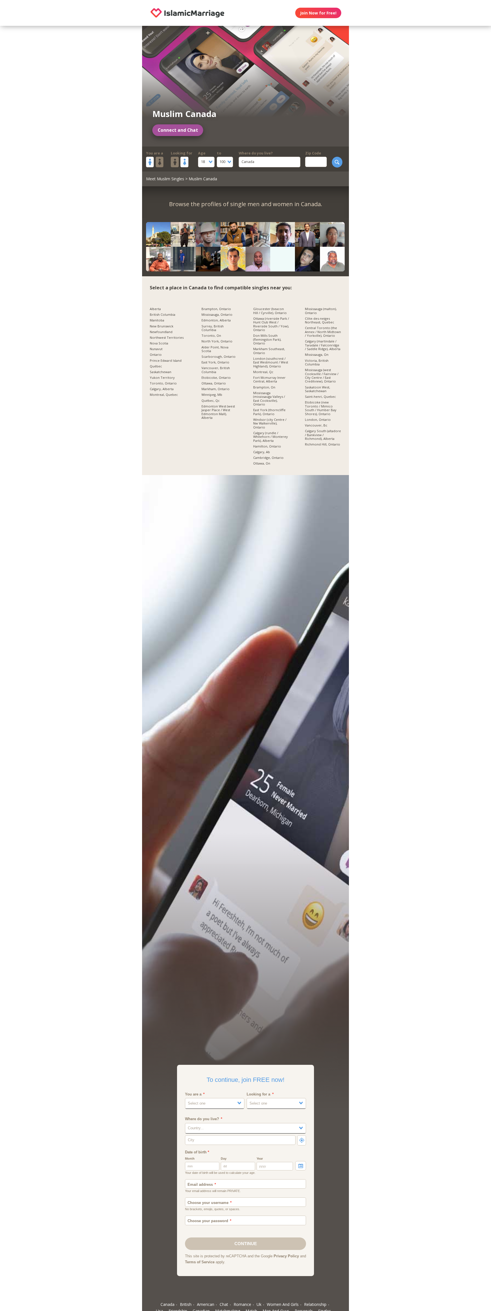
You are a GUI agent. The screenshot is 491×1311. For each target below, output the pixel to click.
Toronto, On (211, 336)
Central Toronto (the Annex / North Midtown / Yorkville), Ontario (323, 332)
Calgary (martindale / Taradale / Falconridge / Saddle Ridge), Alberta (322, 345)
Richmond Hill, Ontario (322, 444)
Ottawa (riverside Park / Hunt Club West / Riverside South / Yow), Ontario (271, 324)
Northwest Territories (167, 338)
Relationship (315, 1304)
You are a (154, 153)
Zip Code (313, 153)
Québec (156, 366)
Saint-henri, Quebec (320, 397)
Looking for (181, 153)
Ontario (156, 355)
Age (201, 153)
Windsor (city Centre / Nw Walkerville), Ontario (269, 423)
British (186, 1304)
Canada (167, 1304)
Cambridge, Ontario (268, 458)
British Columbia (162, 315)
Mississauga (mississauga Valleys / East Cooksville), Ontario (269, 398)
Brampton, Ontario (216, 309)
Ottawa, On (261, 463)
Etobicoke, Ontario (216, 378)
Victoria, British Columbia (316, 362)
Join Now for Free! (318, 13)
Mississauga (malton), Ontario (321, 311)
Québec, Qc (210, 401)
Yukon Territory (162, 378)
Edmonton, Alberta (216, 320)
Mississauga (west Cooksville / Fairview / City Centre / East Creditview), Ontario (321, 375)
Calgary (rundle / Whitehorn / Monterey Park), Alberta (270, 437)
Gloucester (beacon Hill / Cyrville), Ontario (270, 311)
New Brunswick (161, 326)
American (205, 1304)
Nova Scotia (159, 343)
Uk (259, 1304)
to (219, 153)
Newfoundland (161, 332)
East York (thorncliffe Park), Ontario (269, 412)
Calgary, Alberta (162, 389)
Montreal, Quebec (164, 395)
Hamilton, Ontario (267, 446)
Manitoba (157, 320)
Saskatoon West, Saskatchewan (317, 389)
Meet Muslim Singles (165, 178)
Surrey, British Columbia (212, 328)
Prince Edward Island (166, 361)
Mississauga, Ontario (216, 315)
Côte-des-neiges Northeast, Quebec (319, 320)
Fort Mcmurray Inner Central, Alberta (269, 379)
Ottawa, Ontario (213, 383)
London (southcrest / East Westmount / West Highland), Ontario (270, 362)
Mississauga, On (316, 355)
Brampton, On (264, 387)
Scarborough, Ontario (218, 357)
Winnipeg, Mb (211, 395)
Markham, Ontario (215, 389)
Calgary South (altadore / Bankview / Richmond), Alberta (323, 435)
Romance (242, 1304)
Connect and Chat (178, 130)
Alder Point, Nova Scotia (214, 349)
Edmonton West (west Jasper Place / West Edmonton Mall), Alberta (218, 412)
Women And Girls (283, 1304)
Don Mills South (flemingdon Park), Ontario (267, 339)
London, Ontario (318, 420)
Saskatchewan (160, 372)
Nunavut (156, 349)
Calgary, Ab (261, 452)
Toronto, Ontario (163, 383)
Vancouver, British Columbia (215, 370)
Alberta (155, 309)
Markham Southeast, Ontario (269, 351)
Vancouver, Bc (316, 425)
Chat (224, 1304)
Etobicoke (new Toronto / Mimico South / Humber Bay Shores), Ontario (320, 408)
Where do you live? (256, 153)
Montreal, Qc (263, 372)
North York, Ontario (216, 341)
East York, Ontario (215, 362)
